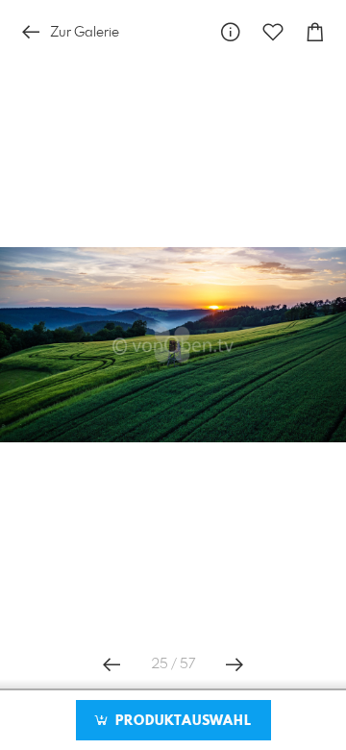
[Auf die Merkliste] (272, 32)
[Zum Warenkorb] (315, 32)
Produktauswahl (181, 721)
